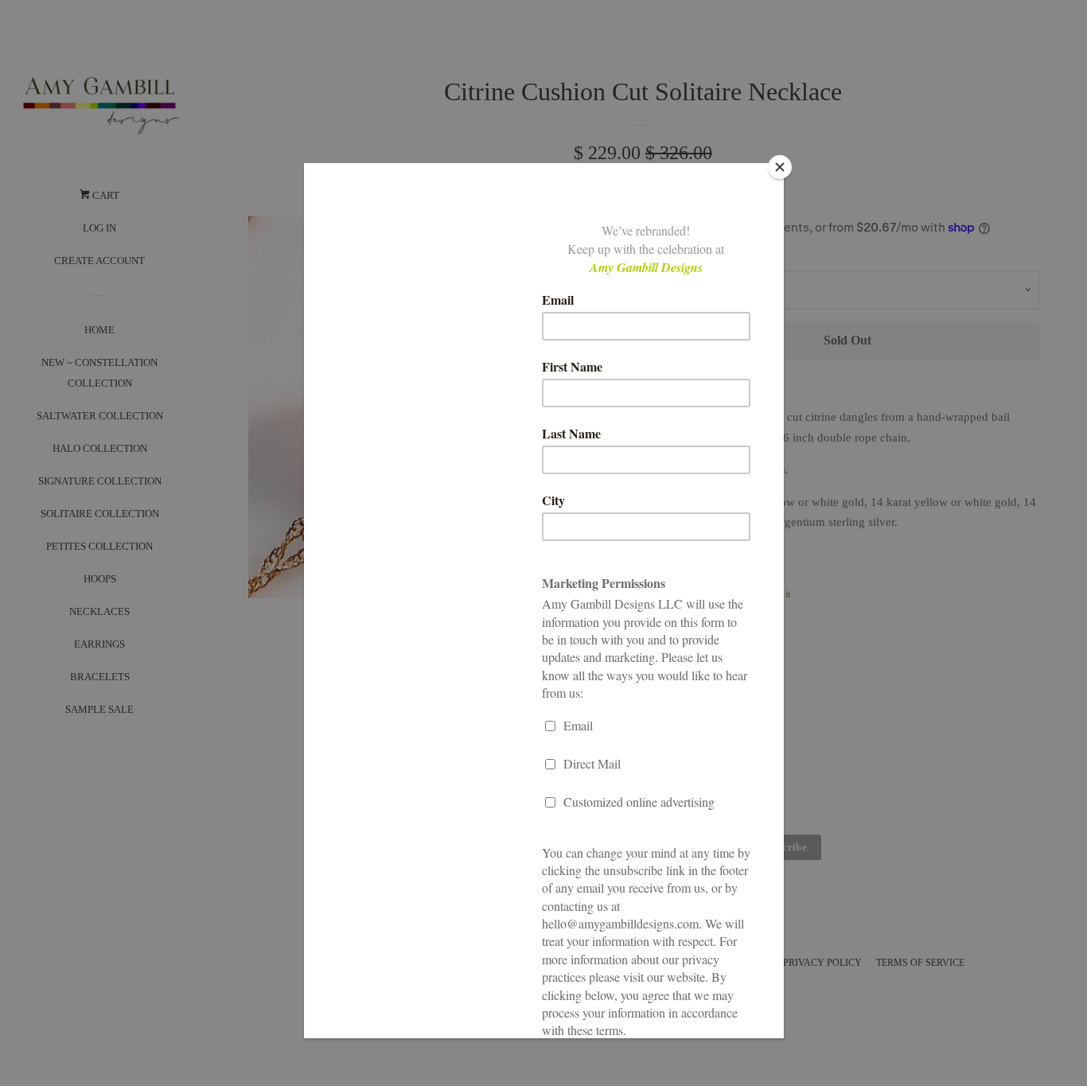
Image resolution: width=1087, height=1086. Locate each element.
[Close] (780, 167)
